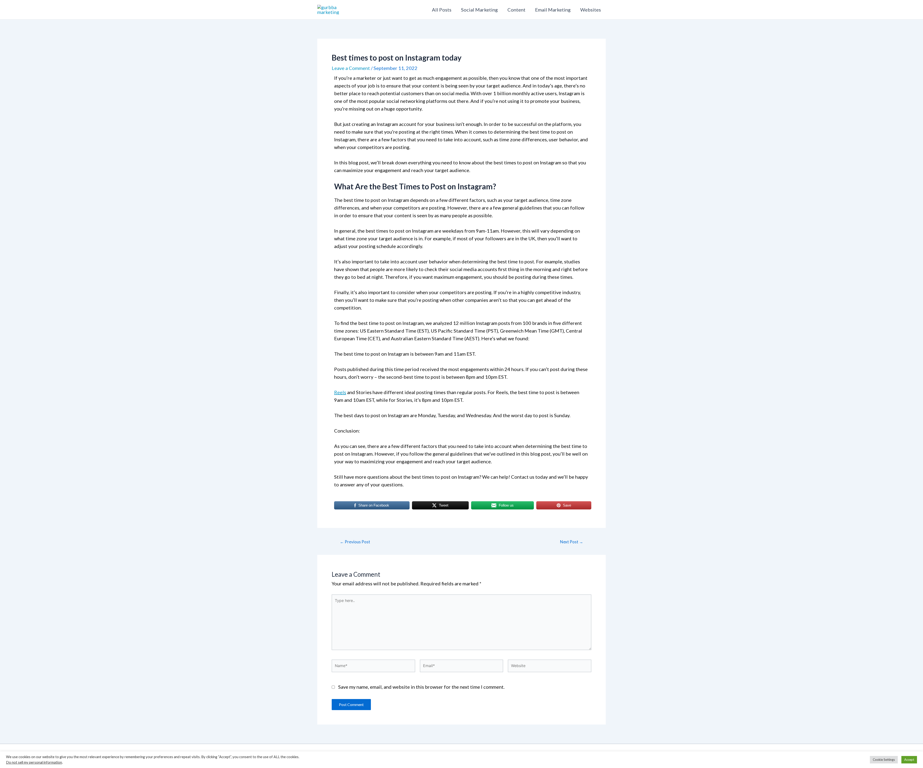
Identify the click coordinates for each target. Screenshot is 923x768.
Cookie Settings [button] (884, 760)
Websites (590, 9)
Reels (340, 392)
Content (516, 9)
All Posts (441, 9)
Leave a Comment (351, 68)
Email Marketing (553, 9)
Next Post (571, 542)
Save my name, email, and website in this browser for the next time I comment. (421, 687)
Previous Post (355, 542)
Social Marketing (479, 9)
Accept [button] (909, 760)
